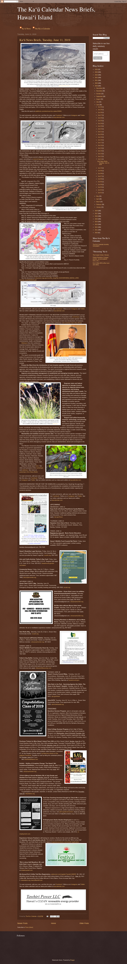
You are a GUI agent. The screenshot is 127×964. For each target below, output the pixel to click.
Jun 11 (100, 159)
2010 (96, 232)
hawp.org (55, 423)
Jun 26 (100, 118)
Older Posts (84, 923)
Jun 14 (100, 151)
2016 (96, 216)
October (98, 93)
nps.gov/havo (58, 517)
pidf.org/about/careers (66, 812)
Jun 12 (100, 156)
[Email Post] (47, 916)
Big (60, 85)
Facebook (59, 115)
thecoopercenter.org (29, 577)
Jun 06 (100, 179)
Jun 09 (100, 170)
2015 (96, 219)
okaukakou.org (30, 793)
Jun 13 (100, 153)
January (98, 207)
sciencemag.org (38, 159)
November (99, 91)
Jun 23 (100, 126)
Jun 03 (100, 187)
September (99, 96)
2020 (96, 83)
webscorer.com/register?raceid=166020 (63, 874)
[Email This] (51, 916)
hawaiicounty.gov (74, 680)
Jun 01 (100, 192)
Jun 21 (100, 131)
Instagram (74, 115)
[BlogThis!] (53, 916)
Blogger (72, 960)
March (98, 201)
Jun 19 (100, 137)
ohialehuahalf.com (27, 870)
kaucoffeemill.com (36, 880)
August (98, 99)
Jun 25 (100, 120)
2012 (96, 227)
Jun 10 (100, 168)
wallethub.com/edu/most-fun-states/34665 (48, 111)
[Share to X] (55, 916)
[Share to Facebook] (57, 916)
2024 (96, 72)
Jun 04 (100, 184)
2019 (96, 86)
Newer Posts (22, 923)
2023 (96, 75)
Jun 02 (100, 190)
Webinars (24, 343)
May (97, 196)
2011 (96, 230)
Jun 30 (100, 107)
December (99, 88)
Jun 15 (100, 148)
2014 (96, 221)
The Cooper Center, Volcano (101, 255)
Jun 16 (100, 145)
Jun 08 (100, 173)
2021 (96, 80)
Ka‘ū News (26, 28)
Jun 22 (100, 129)
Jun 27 (100, 115)
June (98, 104)
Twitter (83, 115)
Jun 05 (100, 181)
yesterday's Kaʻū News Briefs (28, 472)
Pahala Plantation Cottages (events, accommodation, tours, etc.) (100, 259)
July (97, 102)
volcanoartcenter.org (76, 601)
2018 (96, 210)
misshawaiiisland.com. (31, 759)
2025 (96, 69)
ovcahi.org (47, 555)
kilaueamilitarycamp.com (43, 668)
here (37, 466)
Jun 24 (100, 123)
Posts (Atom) (29, 927)
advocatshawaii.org (58, 704)
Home (53, 923)
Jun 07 (100, 176)
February (99, 204)
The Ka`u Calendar (42, 28)
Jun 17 (100, 142)
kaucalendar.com (59, 117)
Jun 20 (100, 134)
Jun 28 (100, 112)
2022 (96, 77)
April (97, 199)
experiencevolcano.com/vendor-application (65, 842)
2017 (96, 213)
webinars (25, 470)
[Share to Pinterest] (59, 916)
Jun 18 (100, 140)
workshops (75, 317)
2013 (96, 224)
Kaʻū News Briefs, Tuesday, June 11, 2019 (44, 40)
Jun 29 (100, 109)
